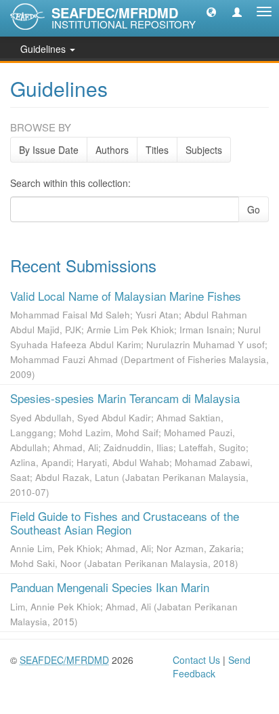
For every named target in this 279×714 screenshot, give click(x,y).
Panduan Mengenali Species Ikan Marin (109, 587)
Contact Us (196, 660)
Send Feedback (212, 666)
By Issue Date (49, 149)
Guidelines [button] (44, 49)
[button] (211, 11)
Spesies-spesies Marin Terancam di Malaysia (125, 398)
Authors (112, 149)
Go (253, 209)
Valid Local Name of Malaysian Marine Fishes (125, 295)
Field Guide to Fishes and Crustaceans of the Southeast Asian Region (124, 522)
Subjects (204, 149)
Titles (157, 149)
